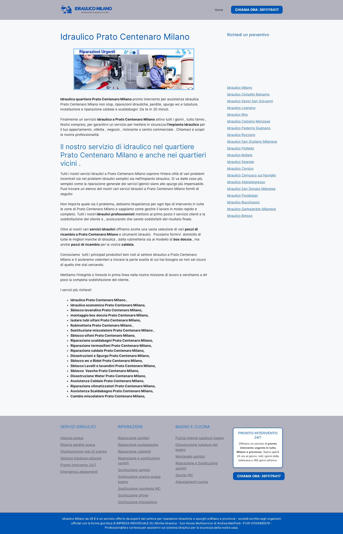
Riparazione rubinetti (134, 451)
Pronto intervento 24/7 (78, 465)
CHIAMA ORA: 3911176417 (257, 10)
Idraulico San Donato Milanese (251, 189)
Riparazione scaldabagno (138, 445)
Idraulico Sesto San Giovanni (250, 101)
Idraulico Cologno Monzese (248, 121)
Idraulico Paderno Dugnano (248, 128)
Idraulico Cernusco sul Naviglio (251, 175)
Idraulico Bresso (239, 216)
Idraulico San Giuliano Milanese (252, 142)
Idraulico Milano (239, 88)
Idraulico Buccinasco (243, 202)
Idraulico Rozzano (241, 135)
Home (219, 10)
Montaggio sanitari (190, 456)
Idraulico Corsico (240, 169)
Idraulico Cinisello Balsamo (248, 94)
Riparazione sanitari (133, 438)
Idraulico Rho (237, 115)
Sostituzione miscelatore (137, 502)
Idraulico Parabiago (242, 195)
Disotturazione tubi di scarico (83, 451)
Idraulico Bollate (239, 155)
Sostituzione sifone (133, 495)
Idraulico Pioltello (240, 148)
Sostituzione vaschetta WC (139, 489)
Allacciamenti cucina (191, 482)
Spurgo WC (184, 475)
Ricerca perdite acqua (77, 445)
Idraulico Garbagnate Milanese (251, 209)
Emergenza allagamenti (79, 472)
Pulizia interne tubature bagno (199, 438)
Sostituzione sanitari (134, 470)
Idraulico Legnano (241, 108)
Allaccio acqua (71, 438)
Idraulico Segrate (240, 162)
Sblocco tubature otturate (80, 458)
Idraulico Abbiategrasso (246, 182)
